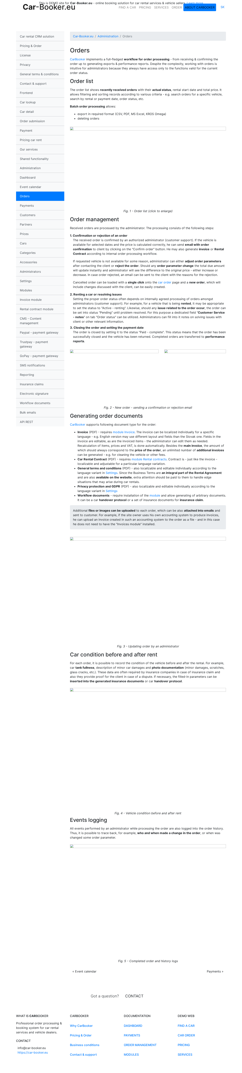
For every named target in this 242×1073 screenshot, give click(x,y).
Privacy (25, 65)
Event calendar (30, 187)
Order (177, 7)
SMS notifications (32, 365)
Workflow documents (35, 403)
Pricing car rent (31, 140)
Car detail (27, 112)
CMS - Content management (30, 321)
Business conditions (84, 1045)
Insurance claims (31, 384)
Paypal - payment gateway (39, 332)
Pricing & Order (31, 46)
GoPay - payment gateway (39, 356)
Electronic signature (34, 393)
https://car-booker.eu (33, 1052)
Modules (131, 1054)
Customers (27, 215)
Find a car (127, 7)
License (25, 55)
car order (164, 282)
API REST (26, 422)
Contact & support (33, 83)
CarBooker (77, 59)
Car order (186, 1035)
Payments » (215, 971)
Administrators (30, 271)
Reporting (27, 375)
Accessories (28, 262)
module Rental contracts (149, 459)
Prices (24, 234)
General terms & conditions (39, 74)
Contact (134, 996)
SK (222, 7)
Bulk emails (28, 412)
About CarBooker (200, 7)
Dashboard (28, 177)
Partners (26, 224)
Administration (108, 36)
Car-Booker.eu (83, 36)
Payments (27, 205)
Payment (26, 130)
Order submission (32, 121)
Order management (140, 1045)
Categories (28, 253)
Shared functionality (34, 159)
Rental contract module (36, 309)
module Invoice (124, 432)
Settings (26, 281)
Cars (23, 243)
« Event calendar (84, 971)
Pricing (145, 7)
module (155, 495)
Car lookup (28, 102)
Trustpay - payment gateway (34, 344)
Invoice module (31, 300)
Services (161, 7)
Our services (29, 149)
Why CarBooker (81, 1026)
